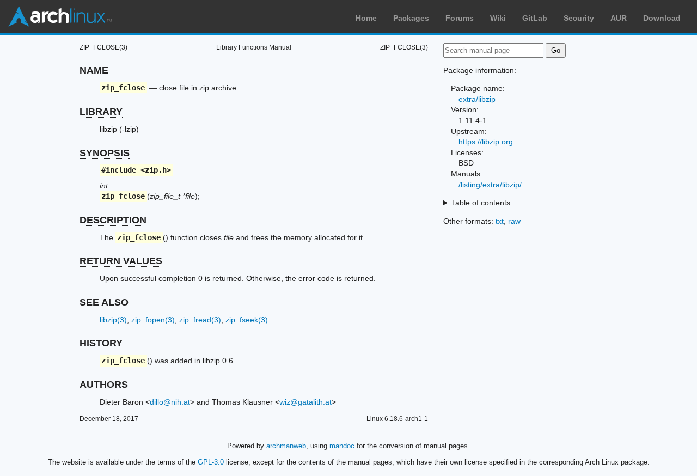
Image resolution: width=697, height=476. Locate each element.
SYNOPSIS (105, 153)
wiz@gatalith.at (305, 402)
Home (366, 18)
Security (579, 18)
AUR (618, 18)
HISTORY (101, 343)
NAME (94, 70)
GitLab (534, 18)
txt (500, 221)
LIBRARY (101, 111)
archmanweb (286, 446)
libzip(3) (113, 319)
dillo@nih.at (170, 402)
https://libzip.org (485, 141)
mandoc (341, 446)
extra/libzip (477, 99)
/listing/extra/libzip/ (490, 184)
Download (662, 18)
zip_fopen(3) (153, 319)
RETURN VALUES (121, 260)
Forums (459, 18)
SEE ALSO (104, 302)
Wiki (498, 18)
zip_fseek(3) (246, 319)
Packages (411, 18)
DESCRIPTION (113, 220)
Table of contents (480, 202)
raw (514, 221)
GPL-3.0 (211, 462)
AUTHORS (104, 384)
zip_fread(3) (200, 319)
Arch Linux (60, 16)
